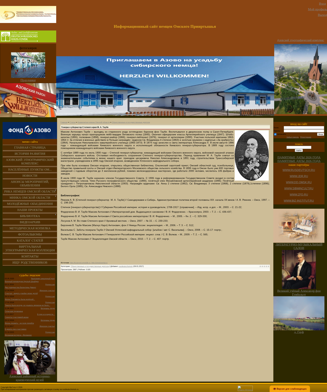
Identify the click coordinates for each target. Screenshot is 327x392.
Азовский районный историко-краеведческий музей (29, 377)
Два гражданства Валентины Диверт (20, 287)
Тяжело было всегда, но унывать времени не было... (27, 305)
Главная (63, 122)
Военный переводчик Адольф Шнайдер (22, 281)
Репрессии (50, 284)
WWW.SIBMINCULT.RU (298, 188)
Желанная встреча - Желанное (18, 335)
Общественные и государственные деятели (131, 122)
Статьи (72, 122)
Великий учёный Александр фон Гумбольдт (299, 292)
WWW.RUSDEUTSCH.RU (299, 170)
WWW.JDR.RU (299, 176)
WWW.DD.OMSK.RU (299, 182)
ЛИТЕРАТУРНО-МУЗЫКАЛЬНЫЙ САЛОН (299, 246)
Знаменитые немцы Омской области (94, 122)
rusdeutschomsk (126, 266)
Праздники (28, 80)
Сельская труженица (14, 311)
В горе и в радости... (46, 314)
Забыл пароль (292, 137)
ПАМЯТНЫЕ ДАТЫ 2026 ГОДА (299, 157)
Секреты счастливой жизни (16, 317)
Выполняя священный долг (43, 279)
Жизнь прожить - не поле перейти (19, 323)
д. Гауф (299, 332)
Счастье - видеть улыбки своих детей (21, 293)
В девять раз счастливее (15, 329)
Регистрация (305, 137)
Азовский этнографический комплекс (300, 40)
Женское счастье (47, 290)
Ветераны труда (48, 308)
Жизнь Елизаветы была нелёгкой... (20, 299)
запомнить (281, 134)
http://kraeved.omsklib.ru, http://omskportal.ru (88, 263)
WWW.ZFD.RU (299, 194)
